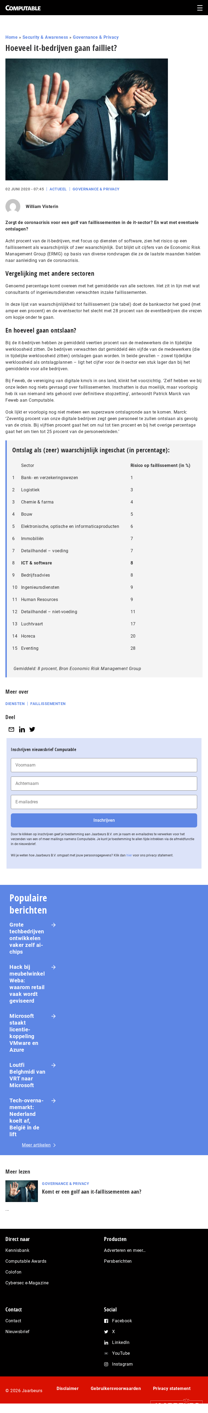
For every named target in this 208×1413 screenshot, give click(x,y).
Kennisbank (17, 1250)
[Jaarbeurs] (174, 1405)
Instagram (122, 1364)
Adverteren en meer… (125, 1250)
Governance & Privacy (96, 37)
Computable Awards (26, 1261)
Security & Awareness (45, 37)
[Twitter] (32, 729)
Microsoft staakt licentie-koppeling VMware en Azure (23, 1033)
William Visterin (42, 206)
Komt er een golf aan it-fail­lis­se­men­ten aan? (91, 1191)
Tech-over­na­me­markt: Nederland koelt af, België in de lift (26, 1117)
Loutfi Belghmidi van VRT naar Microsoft (27, 1075)
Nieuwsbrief (17, 1331)
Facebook (122, 1320)
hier (129, 855)
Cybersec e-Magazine (27, 1282)
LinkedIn (120, 1342)
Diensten (15, 703)
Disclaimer (68, 1388)
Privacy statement (172, 1388)
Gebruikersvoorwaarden (116, 1388)
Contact (13, 1320)
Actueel (58, 189)
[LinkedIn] (22, 729)
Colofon (13, 1272)
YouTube (121, 1353)
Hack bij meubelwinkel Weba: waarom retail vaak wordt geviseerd (27, 984)
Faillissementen (48, 703)
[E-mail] (11, 729)
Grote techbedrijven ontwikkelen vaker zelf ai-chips (26, 938)
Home (11, 37)
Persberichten (118, 1261)
